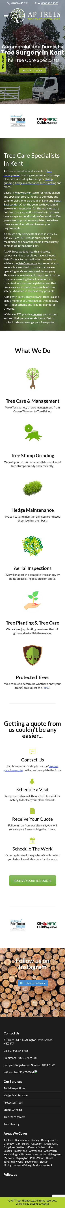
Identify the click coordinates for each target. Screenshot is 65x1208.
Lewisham (31, 1154)
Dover (32, 1147)
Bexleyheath (48, 1140)
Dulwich (42, 1147)
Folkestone (20, 1150)
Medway (9, 1158)
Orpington (22, 1158)
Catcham (36, 1143)
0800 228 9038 (49, 3)
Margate (54, 1154)
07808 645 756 (19, 3)
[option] (18, 120)
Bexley (35, 1140)
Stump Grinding (13, 1109)
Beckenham (22, 1140)
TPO (46, 687)
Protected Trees (13, 1102)
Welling (26, 1165)
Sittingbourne (12, 1165)
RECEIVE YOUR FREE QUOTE (32, 880)
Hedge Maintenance (16, 1095)
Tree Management (14, 1116)
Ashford (8, 1140)
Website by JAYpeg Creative (32, 1203)
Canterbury (22, 1143)
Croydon (9, 1147)
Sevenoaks (31, 1161)
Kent (45, 200)
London (43, 1154)
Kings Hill (17, 1154)
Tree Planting (12, 1124)
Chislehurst (51, 1143)
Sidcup (43, 1161)
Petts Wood (37, 1158)
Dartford (21, 1147)
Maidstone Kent (42, 1165)
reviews (37, 314)
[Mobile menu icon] (6, 15)
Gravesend (35, 1150)
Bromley (9, 1143)
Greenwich (50, 1150)
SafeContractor (27, 263)
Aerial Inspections (14, 1088)
